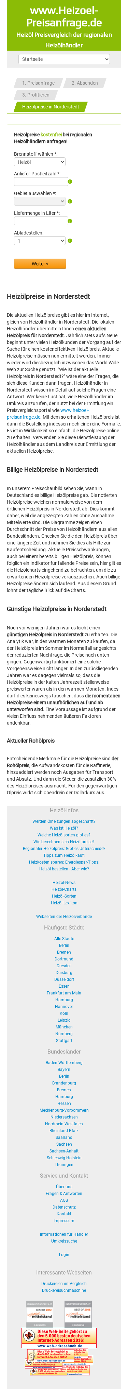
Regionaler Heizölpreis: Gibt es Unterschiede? (64, 848)
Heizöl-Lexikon (64, 903)
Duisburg (64, 972)
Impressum (64, 1220)
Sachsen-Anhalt (64, 1151)
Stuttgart (64, 1040)
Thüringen (64, 1164)
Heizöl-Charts (64, 889)
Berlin (64, 945)
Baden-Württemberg (64, 1062)
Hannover (64, 1006)
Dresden (64, 965)
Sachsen (64, 1144)
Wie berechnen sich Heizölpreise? (64, 841)
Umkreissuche (64, 1241)
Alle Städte (64, 938)
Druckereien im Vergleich (64, 1283)
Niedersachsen (64, 1117)
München (64, 1027)
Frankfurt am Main (64, 993)
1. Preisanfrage (38, 83)
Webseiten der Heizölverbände (64, 916)
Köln (64, 1013)
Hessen (64, 1103)
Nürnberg (64, 1033)
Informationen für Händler (64, 1234)
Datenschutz (64, 1207)
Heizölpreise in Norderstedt (50, 106)
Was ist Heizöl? (64, 828)
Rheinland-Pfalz (64, 1130)
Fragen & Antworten (64, 1193)
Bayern (64, 1069)
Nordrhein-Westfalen (64, 1124)
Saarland (64, 1137)
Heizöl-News (64, 882)
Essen (64, 986)
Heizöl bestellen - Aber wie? (64, 869)
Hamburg (64, 999)
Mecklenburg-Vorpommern (64, 1110)
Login (64, 1254)
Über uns (64, 1186)
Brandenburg (64, 1083)
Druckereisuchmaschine (64, 1290)
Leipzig (64, 1020)
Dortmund (64, 959)
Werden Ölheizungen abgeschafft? (64, 821)
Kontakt (64, 1214)
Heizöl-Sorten (64, 896)
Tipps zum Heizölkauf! (64, 855)
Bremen (64, 952)
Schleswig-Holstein (64, 1158)
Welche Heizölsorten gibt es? (64, 835)
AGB (64, 1200)
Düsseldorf (64, 979)
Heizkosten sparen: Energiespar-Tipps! (64, 862)
